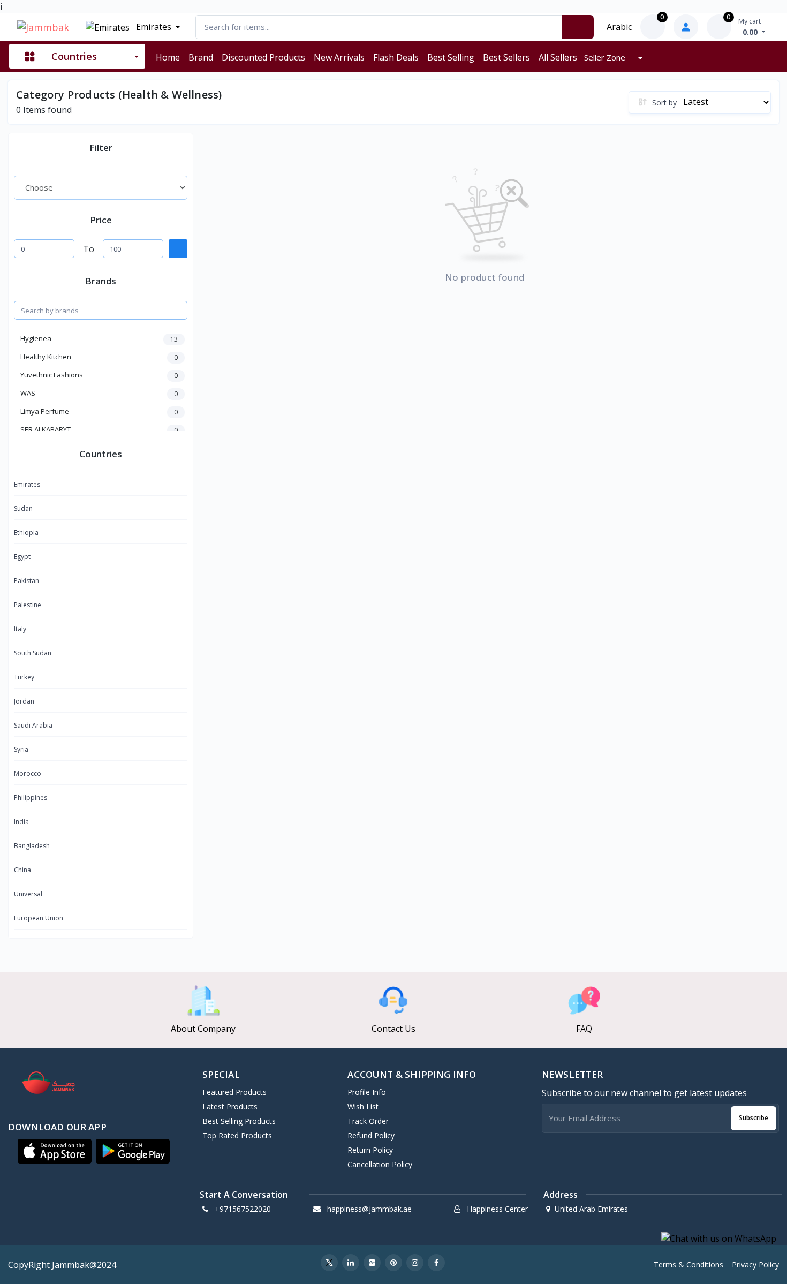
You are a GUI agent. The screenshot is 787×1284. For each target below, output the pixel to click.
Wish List (363, 1106)
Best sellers (506, 57)
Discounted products (263, 57)
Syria (21, 749)
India (21, 821)
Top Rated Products (237, 1135)
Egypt (22, 556)
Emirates (153, 27)
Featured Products (234, 1092)
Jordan (24, 701)
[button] (55, 1151)
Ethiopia (26, 532)
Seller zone (605, 57)
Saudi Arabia (33, 725)
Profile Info (366, 1092)
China (22, 869)
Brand (200, 57)
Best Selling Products (239, 1121)
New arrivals (339, 57)
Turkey (24, 677)
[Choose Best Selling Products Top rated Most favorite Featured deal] (100, 187)
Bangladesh (32, 845)
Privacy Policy (755, 1264)
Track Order (368, 1121)
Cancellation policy (379, 1164)
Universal (28, 893)
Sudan (23, 508)
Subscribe (753, 1117)
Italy (20, 628)
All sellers (558, 57)
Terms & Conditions (688, 1264)
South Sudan (32, 653)
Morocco (27, 773)
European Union (38, 918)
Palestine (27, 604)
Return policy (370, 1150)
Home (168, 57)
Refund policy (371, 1135)
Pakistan (26, 580)
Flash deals (396, 57)
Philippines (30, 797)
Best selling (450, 57)
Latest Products (230, 1106)
